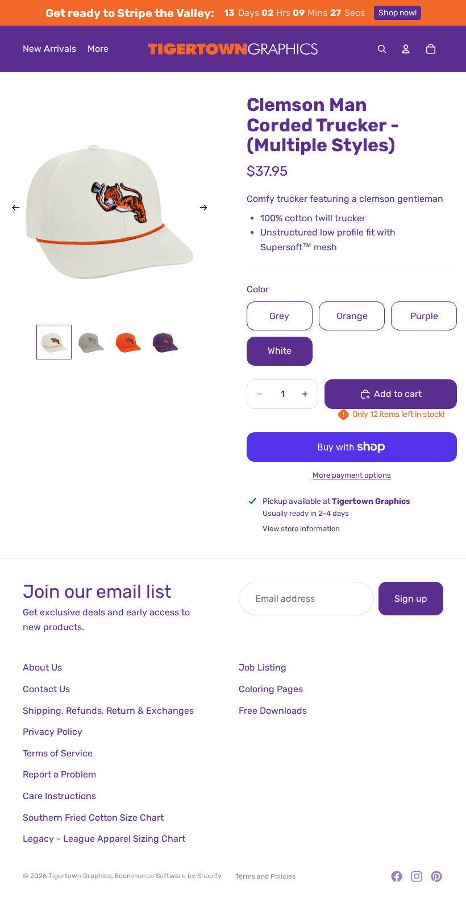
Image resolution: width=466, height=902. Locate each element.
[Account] (405, 48)
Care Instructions (59, 796)
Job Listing (262, 667)
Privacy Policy (52, 731)
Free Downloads (273, 710)
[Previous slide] (12, 209)
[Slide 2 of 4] (91, 342)
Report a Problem (59, 774)
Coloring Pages (271, 689)
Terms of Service (58, 753)
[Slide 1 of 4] (54, 342)
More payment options (352, 475)
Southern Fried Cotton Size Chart (93, 817)
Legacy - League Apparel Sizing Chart (104, 838)
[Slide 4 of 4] (165, 342)
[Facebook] (396, 876)
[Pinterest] (436, 876)
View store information (301, 528)
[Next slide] (206, 209)
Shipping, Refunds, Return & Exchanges (108, 710)
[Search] (381, 48)
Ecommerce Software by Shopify (168, 876)
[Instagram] (416, 876)
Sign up (410, 598)
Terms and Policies (265, 876)
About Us (42, 667)
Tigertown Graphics (79, 876)
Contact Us (46, 689)
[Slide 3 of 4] (128, 342)
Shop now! (397, 13)
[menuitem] (98, 48)
